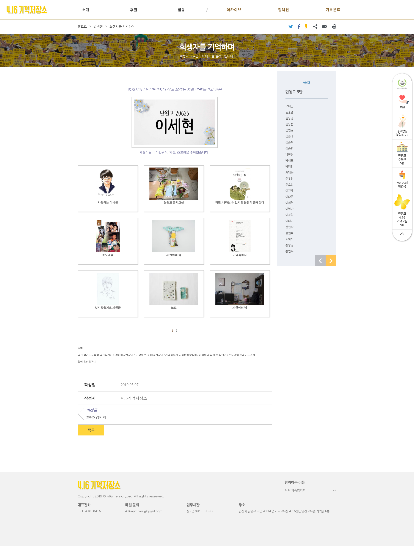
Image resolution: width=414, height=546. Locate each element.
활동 (181, 10)
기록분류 (333, 10)
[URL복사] (315, 26)
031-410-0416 (89, 511)
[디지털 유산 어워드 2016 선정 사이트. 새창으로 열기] (402, 84)
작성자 (90, 398)
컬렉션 (283, 10)
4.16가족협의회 (295, 490)
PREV (320, 260)
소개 (85, 10)
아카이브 (234, 10)
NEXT (331, 260)
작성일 (90, 385)
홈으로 (82, 27)
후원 (133, 10)
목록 (91, 430)
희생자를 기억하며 (122, 27)
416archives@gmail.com (143, 511)
